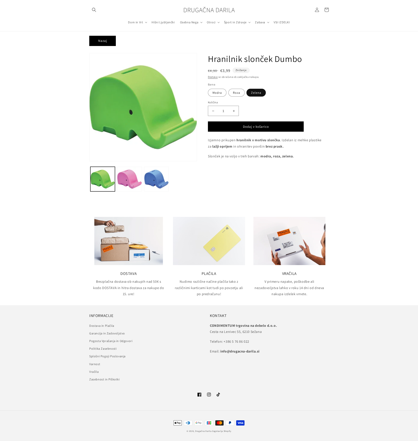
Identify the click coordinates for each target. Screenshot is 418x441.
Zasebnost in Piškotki (104, 379)
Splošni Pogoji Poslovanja (107, 356)
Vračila (94, 372)
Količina (213, 102)
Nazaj (102, 41)
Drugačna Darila (203, 431)
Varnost (94, 364)
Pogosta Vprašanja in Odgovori (110, 341)
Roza (236, 93)
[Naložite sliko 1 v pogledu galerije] (102, 179)
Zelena (256, 93)
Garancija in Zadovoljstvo (107, 333)
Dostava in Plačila (101, 326)
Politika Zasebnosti (102, 349)
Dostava (213, 76)
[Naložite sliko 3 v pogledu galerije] (156, 179)
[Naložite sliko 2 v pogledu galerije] (129, 179)
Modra (217, 93)
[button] (94, 10)
